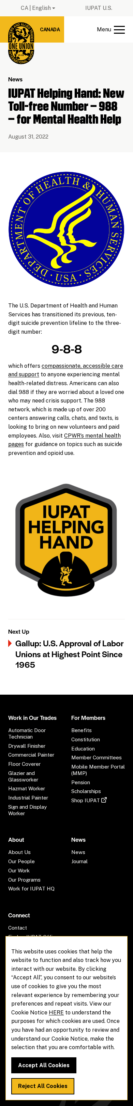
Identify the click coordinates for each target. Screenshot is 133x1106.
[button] (111, 29)
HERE (56, 1012)
